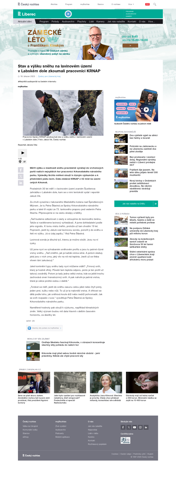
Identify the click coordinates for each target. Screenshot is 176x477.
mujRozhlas (85, 4)
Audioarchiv (131, 14)
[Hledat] (155, 4)
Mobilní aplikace (62, 437)
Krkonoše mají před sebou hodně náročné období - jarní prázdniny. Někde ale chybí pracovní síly (71, 354)
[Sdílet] (24, 162)
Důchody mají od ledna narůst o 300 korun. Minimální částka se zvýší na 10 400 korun (141, 398)
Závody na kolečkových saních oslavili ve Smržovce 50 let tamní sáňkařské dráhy (142, 243)
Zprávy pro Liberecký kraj (49, 76)
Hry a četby (121, 104)
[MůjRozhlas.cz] (23, 87)
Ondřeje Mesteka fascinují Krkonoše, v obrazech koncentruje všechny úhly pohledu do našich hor (73, 343)
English (150, 454)
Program (68, 4)
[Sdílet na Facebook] (20, 170)
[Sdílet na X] (20, 176)
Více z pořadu (122, 214)
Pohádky (120, 108)
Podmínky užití (139, 454)
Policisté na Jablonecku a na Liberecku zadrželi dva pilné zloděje (143, 149)
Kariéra (91, 437)
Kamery (129, 16)
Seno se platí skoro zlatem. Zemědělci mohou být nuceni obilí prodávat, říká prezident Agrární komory (34, 399)
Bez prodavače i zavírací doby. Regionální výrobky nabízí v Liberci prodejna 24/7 (143, 161)
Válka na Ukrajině (30, 426)
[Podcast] (20, 162)
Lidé (91, 21)
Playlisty (81, 21)
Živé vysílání (121, 113)
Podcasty (59, 433)
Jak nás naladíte (116, 21)
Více (151, 21)
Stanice (101, 4)
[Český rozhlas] (28, 4)
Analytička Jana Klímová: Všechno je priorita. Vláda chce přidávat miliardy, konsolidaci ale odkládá (106, 398)
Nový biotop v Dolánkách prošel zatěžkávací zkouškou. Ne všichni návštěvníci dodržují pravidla (143, 185)
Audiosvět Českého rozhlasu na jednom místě (132, 124)
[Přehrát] (22, 153)
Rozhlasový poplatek (97, 444)
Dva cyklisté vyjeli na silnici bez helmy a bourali (144, 136)
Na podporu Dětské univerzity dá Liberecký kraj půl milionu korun (144, 231)
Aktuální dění (25, 21)
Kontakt (132, 21)
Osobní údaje (125, 454)
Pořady (55, 21)
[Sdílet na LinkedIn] (20, 183)
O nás (142, 21)
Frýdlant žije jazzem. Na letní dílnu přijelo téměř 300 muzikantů (144, 172)
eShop (25, 437)
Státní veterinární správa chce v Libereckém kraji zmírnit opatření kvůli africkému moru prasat (142, 255)
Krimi (131, 104)
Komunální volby (30, 430)
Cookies (115, 454)
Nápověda (92, 430)
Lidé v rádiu (93, 433)
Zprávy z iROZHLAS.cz (30, 370)
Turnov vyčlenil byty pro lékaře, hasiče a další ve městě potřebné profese (142, 220)
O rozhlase (116, 4)
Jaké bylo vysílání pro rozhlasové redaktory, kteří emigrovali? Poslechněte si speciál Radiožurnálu (69, 399)
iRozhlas (54, 4)
